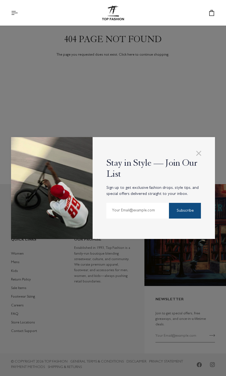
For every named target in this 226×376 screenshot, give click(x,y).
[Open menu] (19, 13)
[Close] (201, 153)
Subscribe (185, 211)
